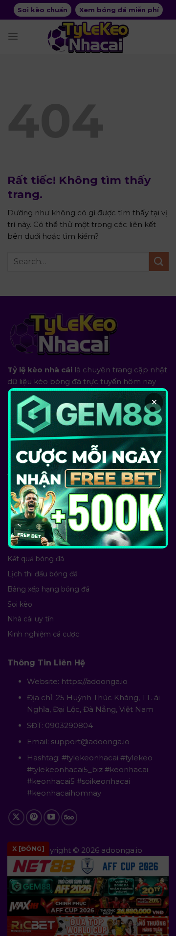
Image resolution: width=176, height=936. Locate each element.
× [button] (154, 402)
